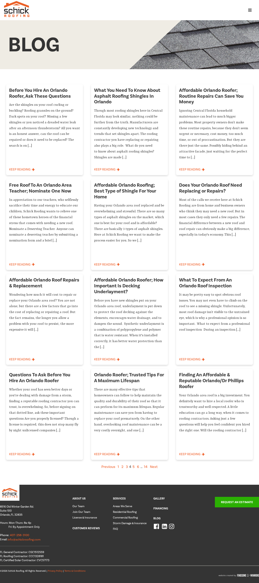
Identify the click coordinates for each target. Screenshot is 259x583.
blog (156, 518)
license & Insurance (84, 517)
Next (154, 466)
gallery (159, 498)
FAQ (115, 529)
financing (160, 508)
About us (79, 498)
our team (78, 506)
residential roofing (125, 512)
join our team (81, 512)
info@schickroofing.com (24, 539)
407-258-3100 (19, 535)
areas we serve (122, 506)
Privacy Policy (55, 570)
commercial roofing (125, 517)
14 (146, 466)
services (119, 498)
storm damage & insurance (129, 523)
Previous (108, 466)
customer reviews (86, 528)
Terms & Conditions (75, 570)
